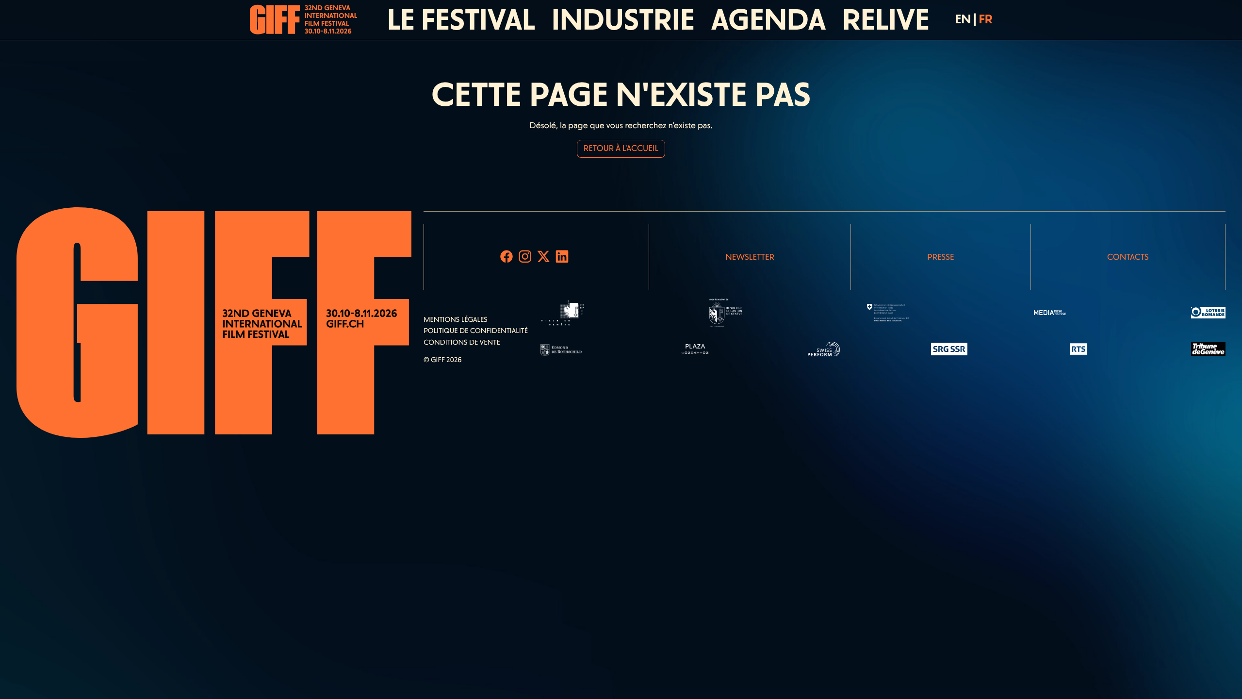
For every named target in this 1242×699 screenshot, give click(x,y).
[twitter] (544, 257)
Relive (886, 19)
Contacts (1128, 257)
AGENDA (768, 19)
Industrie (623, 19)
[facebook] (506, 257)
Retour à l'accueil (621, 148)
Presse (940, 257)
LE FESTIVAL (461, 19)
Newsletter (749, 257)
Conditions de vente (462, 342)
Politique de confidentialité (476, 330)
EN (963, 19)
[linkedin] (562, 257)
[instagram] (525, 257)
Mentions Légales (456, 319)
